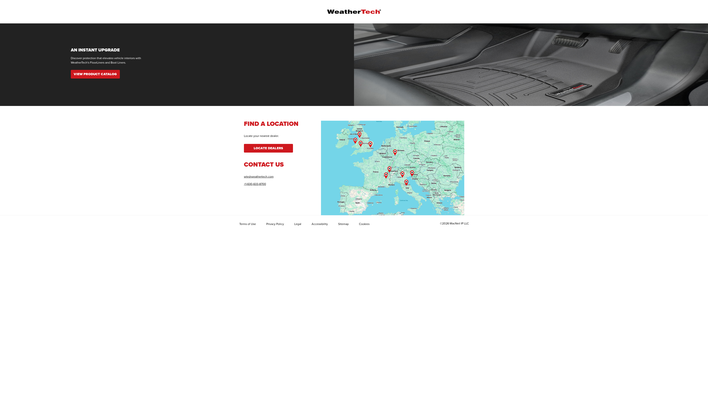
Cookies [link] (364, 224)
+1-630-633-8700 (255, 184)
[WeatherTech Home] (354, 11)
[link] (95, 74)
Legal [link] (297, 224)
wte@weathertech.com (259, 176)
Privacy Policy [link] (275, 224)
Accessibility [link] (320, 224)
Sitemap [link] (343, 224)
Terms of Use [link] (247, 224)
